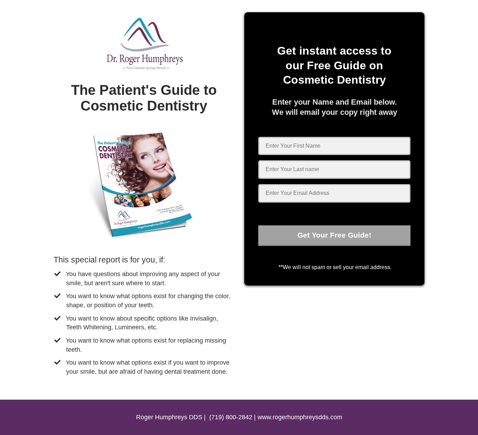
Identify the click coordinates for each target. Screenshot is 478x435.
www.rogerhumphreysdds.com (300, 417)
